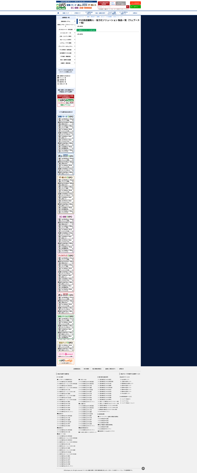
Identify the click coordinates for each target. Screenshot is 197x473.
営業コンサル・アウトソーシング (65, 25)
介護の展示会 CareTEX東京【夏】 (106, 381)
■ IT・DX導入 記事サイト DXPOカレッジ (87, 432)
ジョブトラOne (125, 401)
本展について (66, 13)
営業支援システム (65, 21)
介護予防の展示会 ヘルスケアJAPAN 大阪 (108, 407)
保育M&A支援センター (127, 385)
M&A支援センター (126, 379)
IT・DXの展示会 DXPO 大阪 (64, 389)
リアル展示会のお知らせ (89, 12)
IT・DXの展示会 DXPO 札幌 (64, 403)
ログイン (136, 6)
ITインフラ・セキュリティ (65, 46)
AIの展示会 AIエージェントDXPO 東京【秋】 (67, 387)
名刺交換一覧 (62, 80)
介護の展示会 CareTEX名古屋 (105, 387)
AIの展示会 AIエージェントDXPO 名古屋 (67, 399)
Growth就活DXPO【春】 (104, 422)
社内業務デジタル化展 (65, 53)
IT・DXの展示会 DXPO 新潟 (64, 407)
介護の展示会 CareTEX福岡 (105, 385)
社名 (113, 2)
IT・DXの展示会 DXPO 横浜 (64, 401)
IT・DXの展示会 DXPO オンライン (65, 411)
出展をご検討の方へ (110, 369)
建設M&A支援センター (127, 391)
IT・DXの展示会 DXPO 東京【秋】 (65, 385)
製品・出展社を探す (100, 13)
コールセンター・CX (65, 33)
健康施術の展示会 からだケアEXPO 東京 (108, 409)
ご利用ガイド (77, 13)
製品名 (113, 4)
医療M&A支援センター (127, 387)
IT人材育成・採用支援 (65, 49)
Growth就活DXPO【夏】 (104, 418)
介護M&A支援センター (127, 381)
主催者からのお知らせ (64, 76)
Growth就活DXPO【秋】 (104, 420)
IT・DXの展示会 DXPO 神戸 (64, 405)
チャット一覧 (62, 78)
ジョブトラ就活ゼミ (126, 399)
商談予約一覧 (62, 82)
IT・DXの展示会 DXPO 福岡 (64, 393)
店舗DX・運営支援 (65, 63)
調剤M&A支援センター (127, 389)
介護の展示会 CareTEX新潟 (105, 399)
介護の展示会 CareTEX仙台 (105, 389)
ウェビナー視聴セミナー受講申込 (112, 12)
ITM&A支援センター (126, 393)
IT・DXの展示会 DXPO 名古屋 (64, 397)
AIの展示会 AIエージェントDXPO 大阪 (66, 391)
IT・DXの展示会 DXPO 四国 (64, 409)
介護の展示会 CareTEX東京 (105, 379)
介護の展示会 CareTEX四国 (105, 397)
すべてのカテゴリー (81, 16)
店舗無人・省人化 (100, 16)
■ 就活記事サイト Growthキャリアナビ (106, 431)
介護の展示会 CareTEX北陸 (105, 393)
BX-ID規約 (86, 369)
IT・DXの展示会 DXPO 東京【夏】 (65, 381)
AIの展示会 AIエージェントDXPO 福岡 (66, 395)
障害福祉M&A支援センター (128, 383)
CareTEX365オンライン (104, 411)
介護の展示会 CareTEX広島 (105, 395)
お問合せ (135, 13)
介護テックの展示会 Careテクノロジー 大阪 (109, 403)
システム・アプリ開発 (65, 43)
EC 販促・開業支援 (65, 56)
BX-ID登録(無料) (136, 3)
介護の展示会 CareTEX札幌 (105, 391)
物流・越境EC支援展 (65, 60)
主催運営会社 (76, 369)
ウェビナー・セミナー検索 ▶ (121, 3)
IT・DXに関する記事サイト (124, 12)
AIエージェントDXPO (65, 39)
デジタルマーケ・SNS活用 (65, 29)
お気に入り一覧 (63, 84)
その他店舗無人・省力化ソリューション (114, 16)
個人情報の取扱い (97, 369)
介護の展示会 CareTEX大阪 (105, 383)
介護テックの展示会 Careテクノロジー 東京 (109, 401)
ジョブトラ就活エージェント (128, 403)
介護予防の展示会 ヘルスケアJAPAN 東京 (108, 405)
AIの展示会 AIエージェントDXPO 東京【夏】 (67, 383)
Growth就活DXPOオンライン (105, 429)
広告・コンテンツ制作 (65, 36)
